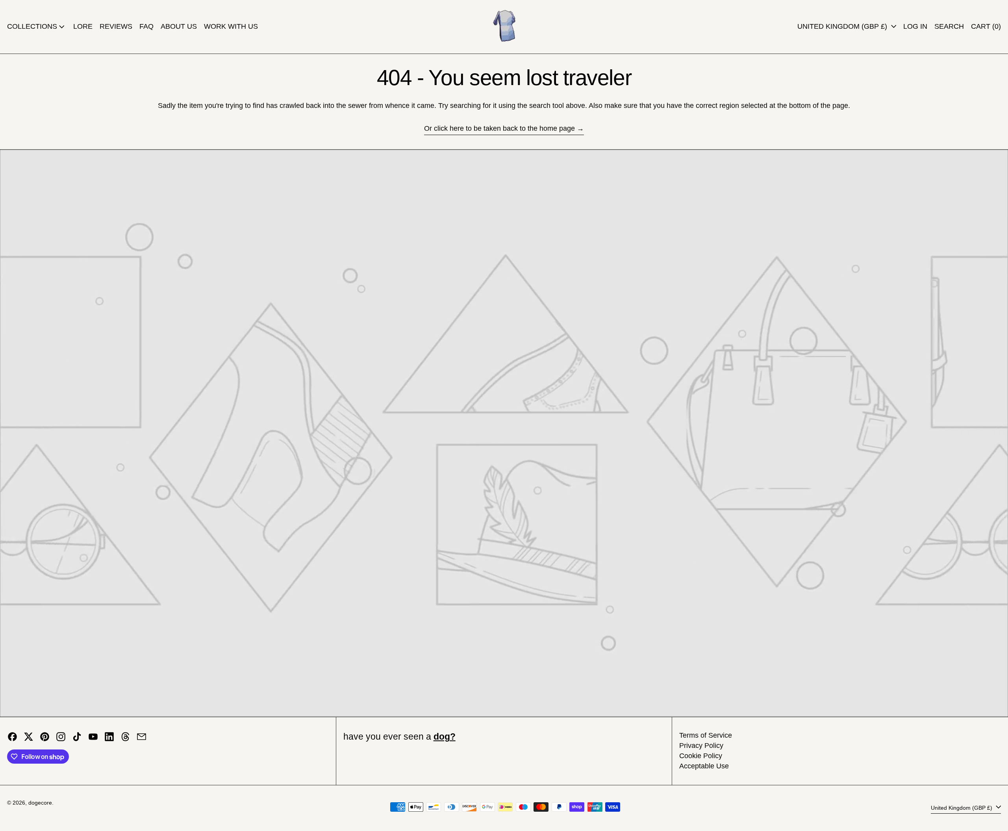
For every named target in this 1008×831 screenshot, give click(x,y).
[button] (949, 27)
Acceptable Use (704, 766)
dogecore (40, 802)
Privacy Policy (701, 745)
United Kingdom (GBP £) (843, 26)
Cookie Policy (700, 756)
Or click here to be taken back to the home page (499, 128)
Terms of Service (705, 735)
